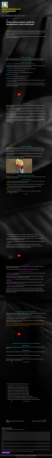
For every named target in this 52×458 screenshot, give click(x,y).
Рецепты (3, 15)
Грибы (16, 15)
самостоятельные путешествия (11, 10)
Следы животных (8, 15)
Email (3, 444)
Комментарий (4, 430)
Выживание (23, 15)
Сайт (2, 448)
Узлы (13, 15)
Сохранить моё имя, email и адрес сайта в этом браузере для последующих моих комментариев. (18, 451)
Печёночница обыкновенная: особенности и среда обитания (15, 421)
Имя (3, 441)
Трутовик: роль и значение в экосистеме (39, 420)
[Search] (49, 16)
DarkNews (29, 457)
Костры (19, 15)
